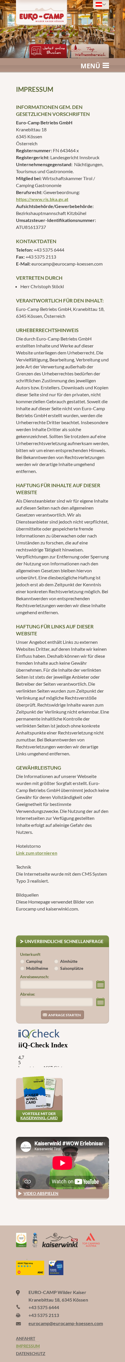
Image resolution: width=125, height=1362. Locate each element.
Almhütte (68, 961)
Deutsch (101, 4)
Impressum (27, 1346)
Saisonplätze (71, 968)
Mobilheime (37, 968)
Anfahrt (25, 1338)
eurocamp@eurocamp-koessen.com (65, 1323)
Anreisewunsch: (34, 976)
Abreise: (27, 994)
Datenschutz (27, 1353)
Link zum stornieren (36, 853)
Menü (90, 65)
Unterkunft (30, 954)
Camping (34, 961)
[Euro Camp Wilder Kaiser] (21, 1257)
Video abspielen (41, 1193)
